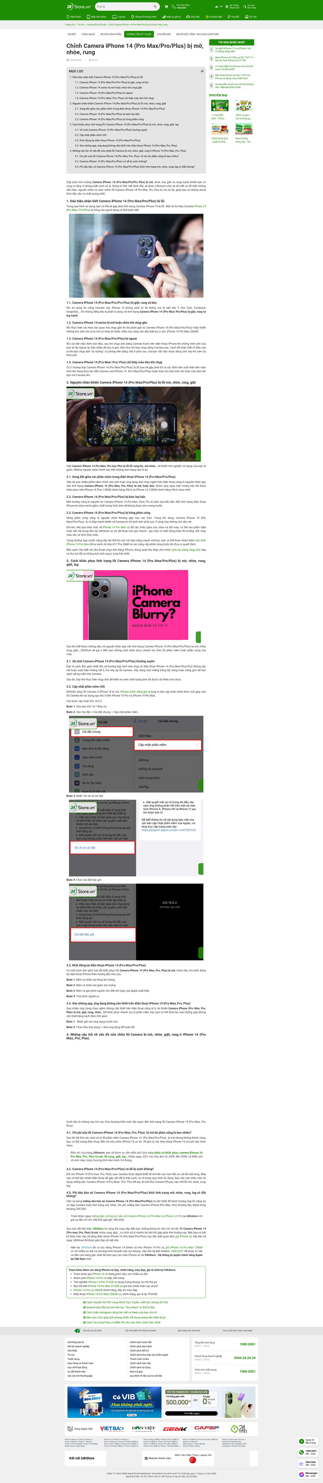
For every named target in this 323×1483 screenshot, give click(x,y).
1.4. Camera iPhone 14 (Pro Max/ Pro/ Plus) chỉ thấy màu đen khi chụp (114, 98)
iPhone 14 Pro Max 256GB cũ (103, 1294)
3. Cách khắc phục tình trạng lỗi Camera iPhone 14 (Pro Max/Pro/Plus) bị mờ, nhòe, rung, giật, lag (124, 124)
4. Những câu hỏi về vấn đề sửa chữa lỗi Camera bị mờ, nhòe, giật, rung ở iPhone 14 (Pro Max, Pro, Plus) (128, 150)
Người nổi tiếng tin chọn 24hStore (197, 34)
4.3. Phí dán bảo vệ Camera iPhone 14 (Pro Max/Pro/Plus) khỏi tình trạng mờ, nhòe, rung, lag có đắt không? (135, 166)
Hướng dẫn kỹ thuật (139, 34)
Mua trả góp (136, 1371)
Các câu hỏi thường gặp (79, 1375)
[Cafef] (200, 1429)
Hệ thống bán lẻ (75, 1342)
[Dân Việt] (136, 1429)
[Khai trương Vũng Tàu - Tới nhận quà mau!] (243, 129)
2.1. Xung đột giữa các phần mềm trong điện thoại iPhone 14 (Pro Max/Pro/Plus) (120, 108)
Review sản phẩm (110, 34)
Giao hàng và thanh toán (80, 1363)
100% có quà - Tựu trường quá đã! (243, 117)
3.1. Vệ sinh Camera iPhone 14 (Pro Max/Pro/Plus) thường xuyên (111, 129)
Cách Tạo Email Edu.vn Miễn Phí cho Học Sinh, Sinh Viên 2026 (123, 1322)
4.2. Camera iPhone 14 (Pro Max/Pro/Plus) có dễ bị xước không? (111, 161)
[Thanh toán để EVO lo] (114, 1402)
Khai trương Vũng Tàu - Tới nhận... (242, 140)
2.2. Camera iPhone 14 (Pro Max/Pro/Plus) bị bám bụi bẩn (107, 114)
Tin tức (71, 1354)
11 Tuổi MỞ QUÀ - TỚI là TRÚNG (217, 117)
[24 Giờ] (231, 1429)
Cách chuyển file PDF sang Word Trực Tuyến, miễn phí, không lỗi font (127, 1302)
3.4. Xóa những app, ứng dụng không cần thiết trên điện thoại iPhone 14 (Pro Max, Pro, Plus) (126, 145)
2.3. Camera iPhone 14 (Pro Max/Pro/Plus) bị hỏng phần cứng (109, 119)
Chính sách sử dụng (140, 1367)
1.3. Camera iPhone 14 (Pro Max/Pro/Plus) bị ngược (104, 92)
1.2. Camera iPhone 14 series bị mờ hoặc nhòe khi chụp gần (108, 87)
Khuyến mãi (164, 34)
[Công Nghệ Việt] (73, 1429)
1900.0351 (177, 1251)
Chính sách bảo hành (141, 1346)
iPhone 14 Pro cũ (96, 1278)
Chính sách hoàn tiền (141, 1342)
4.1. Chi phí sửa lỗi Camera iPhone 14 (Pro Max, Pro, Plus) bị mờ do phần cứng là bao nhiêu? (127, 156)
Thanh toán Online (139, 1359)
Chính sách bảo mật (140, 1363)
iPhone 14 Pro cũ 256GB (88, 1290)
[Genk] (168, 1429)
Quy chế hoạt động (77, 1367)
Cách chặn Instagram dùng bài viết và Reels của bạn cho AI (121, 1312)
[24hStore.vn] (79, 6)
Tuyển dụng (73, 1359)
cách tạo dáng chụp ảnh (186, 549)
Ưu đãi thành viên (76, 1371)
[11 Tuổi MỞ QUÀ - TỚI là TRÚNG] (219, 105)
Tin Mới (71, 34)
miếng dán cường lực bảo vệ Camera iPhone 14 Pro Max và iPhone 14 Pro (137, 1216)
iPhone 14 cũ (100, 1274)
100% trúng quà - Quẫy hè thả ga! (219, 140)
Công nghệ (88, 34)
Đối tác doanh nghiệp (78, 1346)
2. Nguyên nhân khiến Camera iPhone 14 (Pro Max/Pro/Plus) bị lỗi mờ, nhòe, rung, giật (118, 103)
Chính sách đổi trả (139, 1350)
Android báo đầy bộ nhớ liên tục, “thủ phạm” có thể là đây (120, 1307)
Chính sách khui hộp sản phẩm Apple (149, 1354)
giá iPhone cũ (183, 1236)
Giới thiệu (72, 1350)
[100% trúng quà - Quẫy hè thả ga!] (219, 129)
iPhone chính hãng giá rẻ (135, 691)
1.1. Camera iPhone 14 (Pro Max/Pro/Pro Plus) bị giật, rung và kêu (112, 82)
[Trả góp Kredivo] (209, 1402)
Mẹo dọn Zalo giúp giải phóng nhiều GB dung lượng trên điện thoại (126, 1317)
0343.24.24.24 (245, 1358)
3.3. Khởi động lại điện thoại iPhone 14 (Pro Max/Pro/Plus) (108, 140)
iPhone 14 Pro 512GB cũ (102, 1282)
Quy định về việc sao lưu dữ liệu (146, 1375)
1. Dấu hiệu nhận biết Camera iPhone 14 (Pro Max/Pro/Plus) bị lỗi (106, 77)
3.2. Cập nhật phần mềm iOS (90, 135)
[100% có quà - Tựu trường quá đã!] (243, 105)
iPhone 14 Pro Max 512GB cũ (105, 1286)
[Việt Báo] (105, 1429)
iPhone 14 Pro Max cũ (116, 527)
